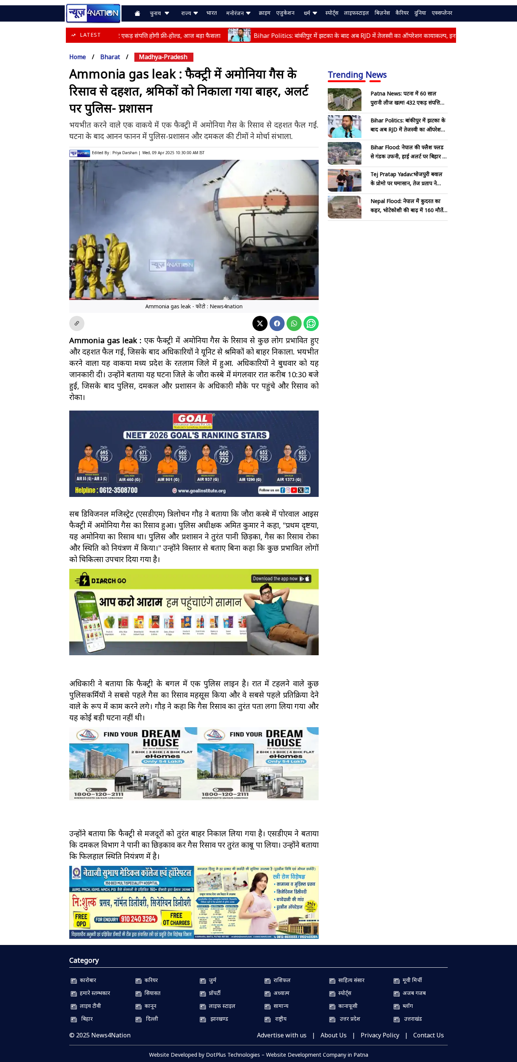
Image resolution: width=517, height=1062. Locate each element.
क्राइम (265, 12)
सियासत (151, 992)
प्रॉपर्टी (213, 992)
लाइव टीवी (89, 1005)
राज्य (187, 13)
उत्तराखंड (411, 1018)
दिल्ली (150, 1018)
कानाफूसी (346, 1005)
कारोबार (86, 980)
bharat (110, 57)
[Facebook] (277, 323)
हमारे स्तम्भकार (93, 992)
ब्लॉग (406, 1005)
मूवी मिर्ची (411, 980)
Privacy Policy (380, 1035)
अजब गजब (413, 992)
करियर (150, 980)
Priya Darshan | (126, 152)
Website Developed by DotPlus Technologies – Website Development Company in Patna (258, 1054)
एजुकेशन (285, 12)
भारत (211, 12)
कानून (149, 1005)
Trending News (357, 74)
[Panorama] (194, 763)
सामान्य (279, 1005)
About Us (334, 1035)
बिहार (85, 1018)
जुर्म (211, 980)
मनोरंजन (235, 13)
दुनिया (420, 12)
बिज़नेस (382, 12)
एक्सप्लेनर (442, 12)
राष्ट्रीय (279, 1018)
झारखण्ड (217, 1018)
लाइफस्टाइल (356, 12)
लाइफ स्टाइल (220, 1005)
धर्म (308, 13)
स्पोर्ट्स (331, 12)
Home (77, 57)
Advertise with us (282, 1035)
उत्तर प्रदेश (347, 1018)
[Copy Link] (76, 323)
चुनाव (157, 13)
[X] (260, 323)
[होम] (93, 12)
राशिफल (281, 980)
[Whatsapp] (294, 323)
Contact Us (428, 1035)
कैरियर (402, 12)
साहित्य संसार (349, 980)
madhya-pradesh (163, 57)
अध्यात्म (280, 992)
